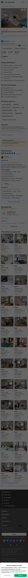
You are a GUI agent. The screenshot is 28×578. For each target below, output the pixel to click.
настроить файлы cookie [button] (15, 572)
